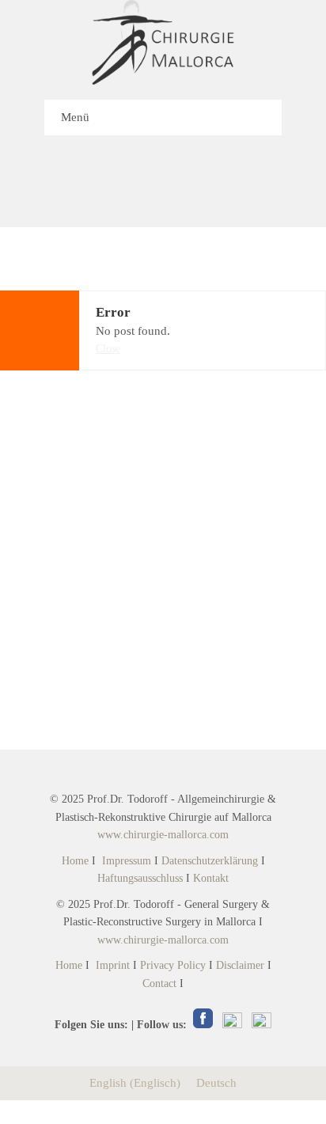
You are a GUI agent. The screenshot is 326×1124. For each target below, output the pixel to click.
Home (75, 861)
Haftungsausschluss (140, 878)
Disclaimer (240, 965)
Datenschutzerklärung (209, 861)
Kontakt (211, 878)
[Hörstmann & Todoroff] (163, 42)
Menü (75, 117)
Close (108, 349)
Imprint (113, 965)
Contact (159, 983)
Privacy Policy (173, 965)
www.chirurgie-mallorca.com (163, 835)
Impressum (126, 861)
